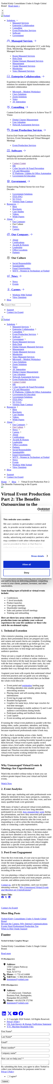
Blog (14, 206)
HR (14, 166)
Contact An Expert (15, 312)
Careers (15, 229)
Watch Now (6, 783)
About (10, 219)
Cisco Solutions (19, 94)
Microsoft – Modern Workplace (26, 91)
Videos (15, 214)
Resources (12, 204)
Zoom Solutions (19, 97)
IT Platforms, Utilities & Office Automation (31, 173)
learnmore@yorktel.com (17, 979)
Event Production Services (24, 30)
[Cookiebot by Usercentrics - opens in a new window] (38, 509)
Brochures (17, 209)
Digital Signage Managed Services (27, 61)
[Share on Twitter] (6, 897)
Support (10, 310)
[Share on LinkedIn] (9, 897)
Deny (26, 572)
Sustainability (18, 266)
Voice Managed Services (23, 71)
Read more (6, 953)
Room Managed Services (23, 56)
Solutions (11, 20)
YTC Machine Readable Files (20, 1026)
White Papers (18, 216)
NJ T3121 (16, 199)
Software (16, 33)
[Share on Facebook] (2, 897)
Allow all (26, 564)
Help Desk (17, 58)
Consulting (17, 28)
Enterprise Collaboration (23, 25)
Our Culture (17, 427)
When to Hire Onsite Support (14, 929)
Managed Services (20, 23)
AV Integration (19, 102)
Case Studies (18, 211)
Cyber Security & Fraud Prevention (28, 168)
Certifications (18, 242)
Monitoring (17, 68)
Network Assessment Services (25, 125)
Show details (37, 556)
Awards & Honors (20, 245)
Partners (16, 252)
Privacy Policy (13, 1021)
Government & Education (23, 176)
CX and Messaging (21, 171)
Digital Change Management (25, 120)
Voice (15, 99)
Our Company (18, 221)
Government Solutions (22, 194)
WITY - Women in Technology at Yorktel (30, 271)
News (15, 226)
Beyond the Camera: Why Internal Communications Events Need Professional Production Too (24, 925)
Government (18, 35)
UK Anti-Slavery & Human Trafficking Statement (29, 1024)
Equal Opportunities (21, 268)
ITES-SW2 (17, 196)
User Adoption (19, 122)
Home (4, 482)
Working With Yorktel (22, 295)
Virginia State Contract (22, 201)
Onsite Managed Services (23, 66)
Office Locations (19, 250)
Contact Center (19, 163)
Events (15, 284)
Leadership (17, 247)
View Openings (19, 297)
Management (18, 63)
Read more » (14, 6)
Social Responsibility (21, 263)
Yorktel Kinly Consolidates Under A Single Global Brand (23, 920)
